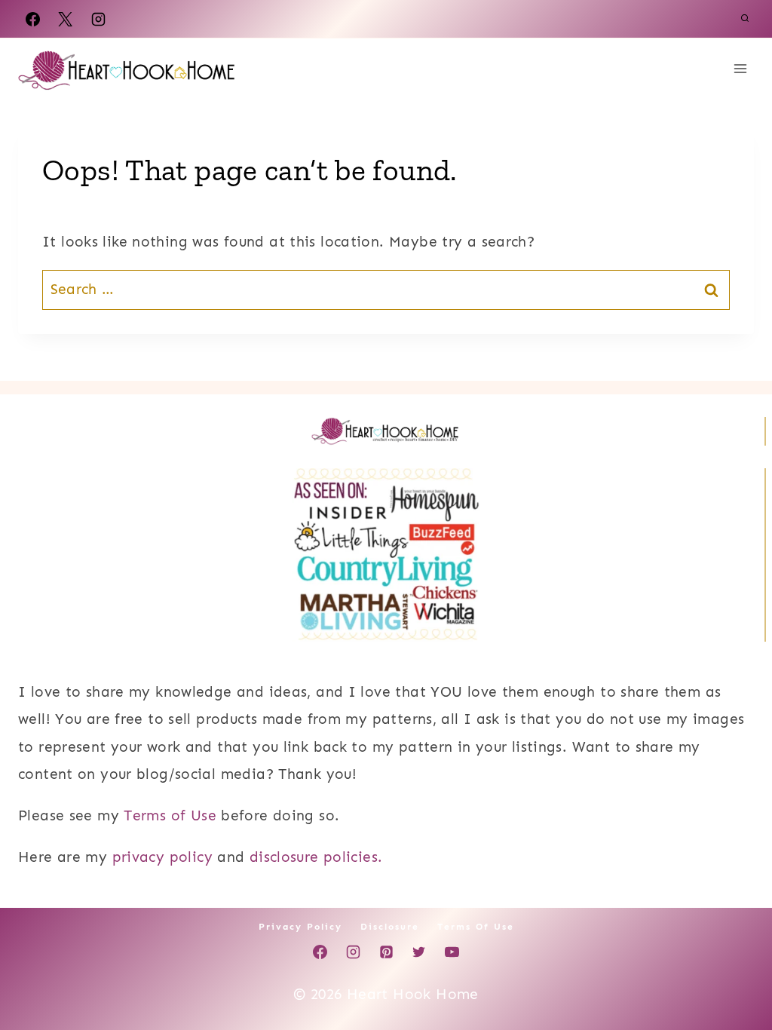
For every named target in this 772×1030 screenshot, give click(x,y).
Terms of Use (170, 815)
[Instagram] (98, 19)
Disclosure (389, 926)
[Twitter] (419, 952)
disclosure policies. (316, 857)
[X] (65, 19)
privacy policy (162, 857)
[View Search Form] (745, 19)
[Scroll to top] (735, 970)
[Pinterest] (386, 952)
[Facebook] (32, 19)
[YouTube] (451, 952)
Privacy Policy (300, 926)
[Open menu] (740, 68)
